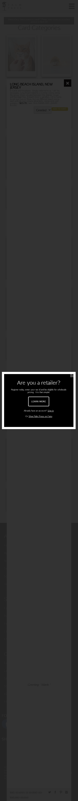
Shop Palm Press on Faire (40, 416)
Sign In (51, 410)
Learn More (38, 401)
